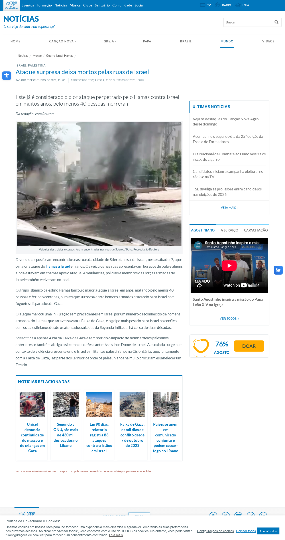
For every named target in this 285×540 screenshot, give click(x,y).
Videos (268, 41)
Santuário (102, 5)
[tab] (202, 230)
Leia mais (116, 535)
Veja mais (229, 207)
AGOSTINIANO (203, 230)
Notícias (23, 55)
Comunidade (122, 5)
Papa (147, 41)
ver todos (229, 319)
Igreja (108, 41)
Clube (87, 5)
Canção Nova (61, 41)
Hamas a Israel (58, 266)
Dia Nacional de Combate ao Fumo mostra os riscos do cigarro (229, 156)
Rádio (226, 5)
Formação (44, 5)
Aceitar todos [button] (268, 531)
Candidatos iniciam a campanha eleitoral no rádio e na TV (228, 174)
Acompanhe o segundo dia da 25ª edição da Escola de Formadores (228, 139)
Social (139, 5)
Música (75, 5)
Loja (245, 5)
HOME (15, 41)
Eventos (28, 5)
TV (209, 5)
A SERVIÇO (229, 230)
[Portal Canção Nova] (11, 5)
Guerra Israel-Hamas (59, 55)
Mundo (227, 41)
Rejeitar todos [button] (246, 531)
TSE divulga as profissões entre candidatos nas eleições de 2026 (227, 191)
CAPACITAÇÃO (256, 230)
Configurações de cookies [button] (215, 531)
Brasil (186, 41)
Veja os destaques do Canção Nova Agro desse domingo (226, 121)
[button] (6, 75)
